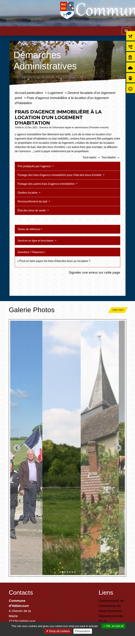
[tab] (60, 572)
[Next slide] (118, 447)
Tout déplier (110, 157)
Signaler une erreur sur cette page (94, 272)
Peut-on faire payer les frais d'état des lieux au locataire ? (54, 261)
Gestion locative (28, 192)
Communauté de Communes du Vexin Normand (111, 606)
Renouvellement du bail (33, 201)
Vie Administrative (44, 79)
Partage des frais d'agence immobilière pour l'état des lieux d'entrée (60, 175)
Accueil (20, 79)
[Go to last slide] (17, 447)
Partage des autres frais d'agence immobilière (46, 183)
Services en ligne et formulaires (36, 240)
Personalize (82, 631)
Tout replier (92, 157)
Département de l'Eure (111, 618)
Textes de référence (29, 229)
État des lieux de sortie (32, 210)
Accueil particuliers (29, 93)
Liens (106, 592)
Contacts (21, 592)
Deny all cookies (59, 631)
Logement (56, 93)
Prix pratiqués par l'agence (35, 166)
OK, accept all (114, 626)
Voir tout (118, 310)
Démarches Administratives (85, 79)
